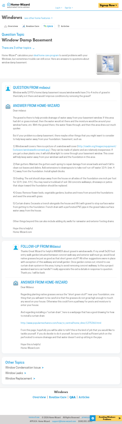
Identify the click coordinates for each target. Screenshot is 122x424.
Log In (58, 8)
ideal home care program (46, 55)
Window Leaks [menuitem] (15, 373)
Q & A (50, 26)
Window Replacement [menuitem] (20, 378)
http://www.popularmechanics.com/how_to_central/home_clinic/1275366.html (61, 323)
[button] (18, 48)
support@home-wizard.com (64, 421)
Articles (65, 26)
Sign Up (69, 8)
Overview (12, 26)
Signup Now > (108, 5)
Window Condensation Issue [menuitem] (24, 367)
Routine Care (32, 26)
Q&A (72, 397)
